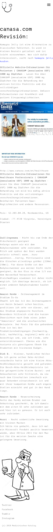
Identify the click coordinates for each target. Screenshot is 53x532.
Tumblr (6, 514)
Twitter (7, 505)
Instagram (8, 518)
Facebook (7, 509)
